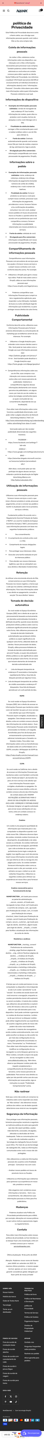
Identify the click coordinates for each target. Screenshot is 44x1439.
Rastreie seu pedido (31, 1354)
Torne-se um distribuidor (7, 1310)
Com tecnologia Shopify (23, 1410)
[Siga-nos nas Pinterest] (5, 1401)
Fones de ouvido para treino (11, 1381)
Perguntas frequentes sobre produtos (32, 1348)
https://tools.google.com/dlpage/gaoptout (24, 364)
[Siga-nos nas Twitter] (10, 1396)
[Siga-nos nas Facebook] (5, 1396)
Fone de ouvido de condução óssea (9, 1343)
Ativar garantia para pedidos (31, 1359)
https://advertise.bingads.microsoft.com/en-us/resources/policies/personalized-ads (25, 461)
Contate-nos (29, 1342)
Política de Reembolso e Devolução (32, 1300)
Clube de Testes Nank (11, 1301)
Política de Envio (30, 1294)
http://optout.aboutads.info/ (21, 480)
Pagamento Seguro (31, 1321)
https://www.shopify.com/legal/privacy (23, 286)
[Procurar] (8, 11)
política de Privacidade (28, 1307)
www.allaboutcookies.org (17, 1060)
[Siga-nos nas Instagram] (16, 1396)
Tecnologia (7, 1305)
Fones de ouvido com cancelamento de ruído (11, 1359)
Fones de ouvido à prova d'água (9, 1367)
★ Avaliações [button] (42, 722)
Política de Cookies (31, 1317)
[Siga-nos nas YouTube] (10, 1401)
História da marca (9, 1297)
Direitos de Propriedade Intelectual (29, 1328)
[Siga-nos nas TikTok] (16, 1401)
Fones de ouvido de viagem (10, 1374)
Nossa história (8, 1292)
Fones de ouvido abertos (9, 1350)
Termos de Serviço (31, 1313)
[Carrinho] (40, 11)
